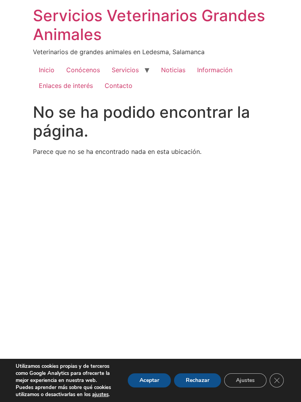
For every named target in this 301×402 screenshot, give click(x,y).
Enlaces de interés (66, 86)
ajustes (100, 394)
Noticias (173, 70)
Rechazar (197, 380)
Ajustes (245, 380)
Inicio (46, 70)
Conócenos (83, 70)
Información (214, 70)
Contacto (118, 86)
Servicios (125, 70)
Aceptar (149, 380)
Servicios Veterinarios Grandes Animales (149, 25)
